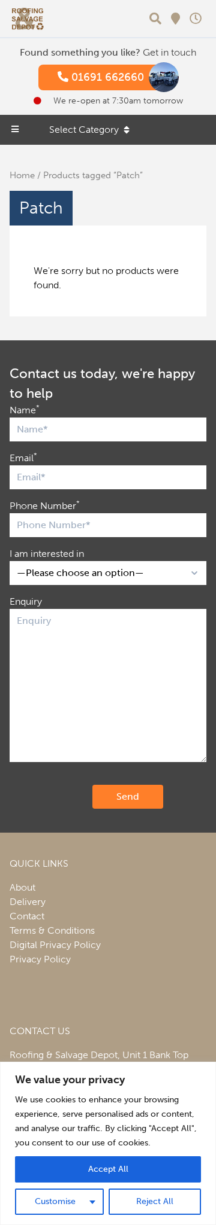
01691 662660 (106, 77)
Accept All (108, 1169)
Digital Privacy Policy (55, 944)
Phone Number (45, 505)
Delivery (28, 901)
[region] (108, 1143)
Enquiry (26, 601)
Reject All (154, 1201)
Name (25, 409)
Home (22, 175)
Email (23, 457)
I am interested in (47, 553)
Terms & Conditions (52, 930)
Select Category (84, 129)
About (22, 887)
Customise (55, 1201)
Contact (27, 916)
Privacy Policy (40, 959)
